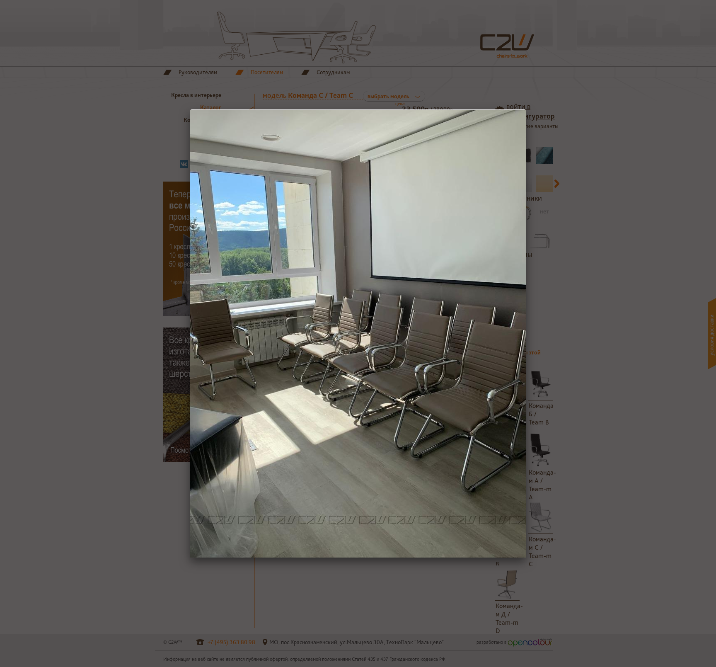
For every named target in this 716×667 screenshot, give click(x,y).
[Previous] (257, 334)
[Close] (525, 109)
